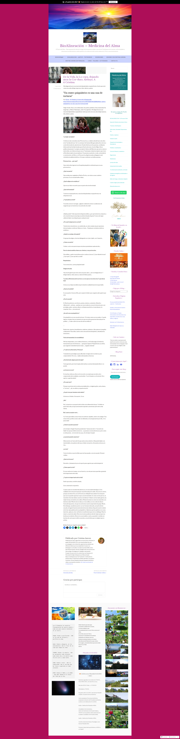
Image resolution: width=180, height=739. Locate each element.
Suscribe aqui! (115, 376)
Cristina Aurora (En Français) (75, 60)
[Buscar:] (119, 68)
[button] (113, 615)
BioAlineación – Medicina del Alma (90, 46)
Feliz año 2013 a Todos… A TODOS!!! (88, 685)
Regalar (113, 2)
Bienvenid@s (59, 57)
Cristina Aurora (57, 88)
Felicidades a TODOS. (84, 689)
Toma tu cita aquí (120, 193)
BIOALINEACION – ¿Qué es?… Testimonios (79, 57)
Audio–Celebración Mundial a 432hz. (87, 705)
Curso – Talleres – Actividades (98, 60)
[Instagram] (114, 364)
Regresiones (99, 57)
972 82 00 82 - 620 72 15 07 (117, 282)
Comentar (100, 595)
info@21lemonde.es (115, 284)
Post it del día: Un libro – (100, 571)
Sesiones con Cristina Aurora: (116, 57)
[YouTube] (121, 364)
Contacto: (114, 60)
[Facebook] (111, 364)
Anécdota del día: (69, 571)
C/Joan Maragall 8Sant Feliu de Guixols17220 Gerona (115, 278)
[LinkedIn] (118, 364)
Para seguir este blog (119, 369)
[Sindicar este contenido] (80, 674)
